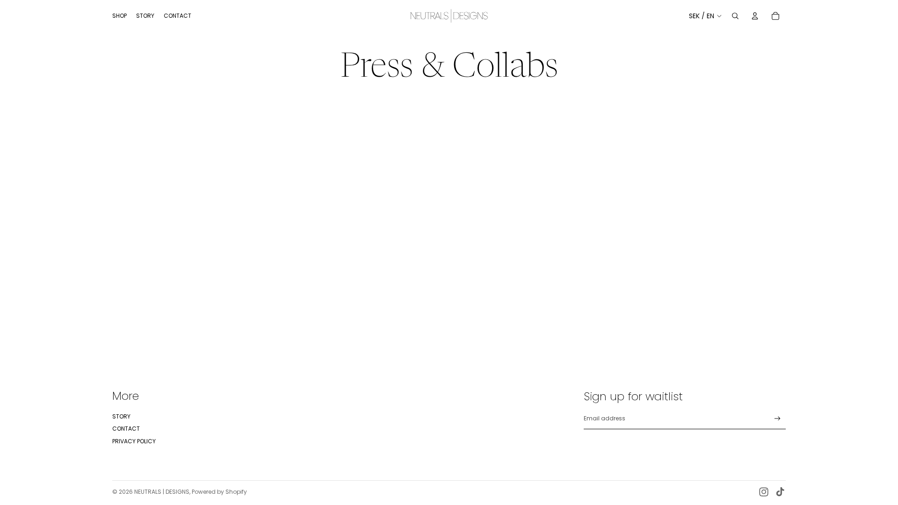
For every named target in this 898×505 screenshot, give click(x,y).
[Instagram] (763, 492)
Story (121, 416)
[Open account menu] (755, 16)
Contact (126, 429)
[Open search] (735, 16)
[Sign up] (777, 419)
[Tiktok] (780, 492)
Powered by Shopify (219, 492)
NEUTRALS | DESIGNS (161, 492)
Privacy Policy (134, 441)
